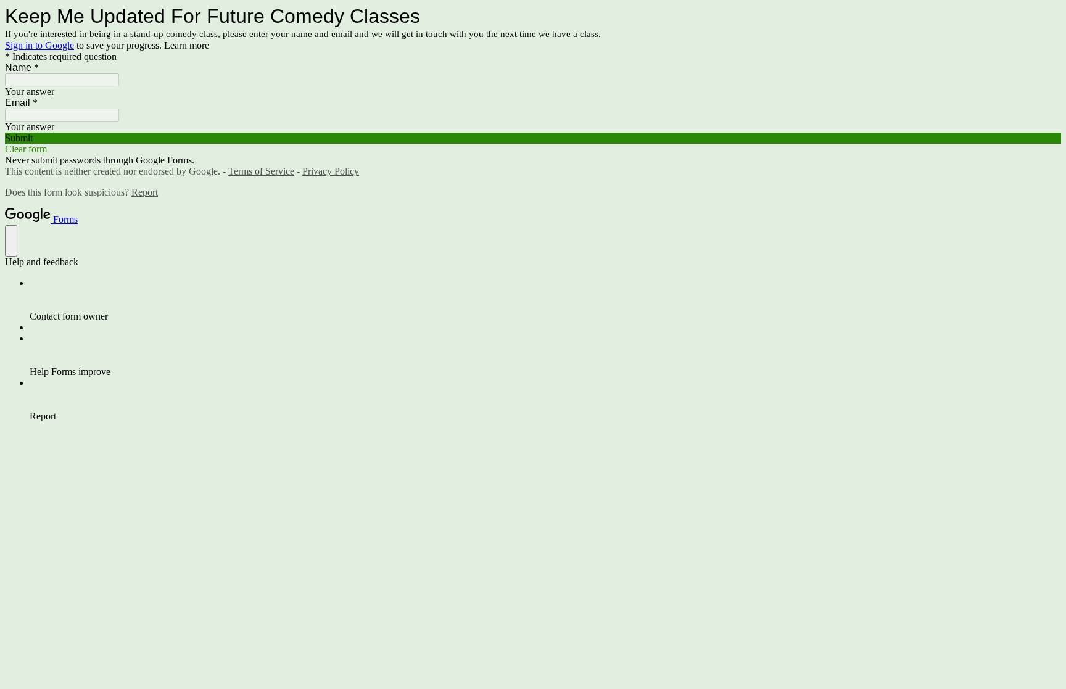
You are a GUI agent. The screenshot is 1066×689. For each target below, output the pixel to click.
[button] (533, 138)
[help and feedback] (11, 241)
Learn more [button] (186, 45)
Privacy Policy (330, 171)
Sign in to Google (39, 45)
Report (144, 192)
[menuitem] (545, 300)
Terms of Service (261, 171)
